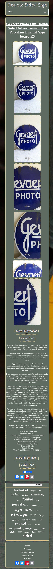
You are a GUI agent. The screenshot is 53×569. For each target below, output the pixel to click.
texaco (41, 505)
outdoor (37, 511)
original (15, 528)
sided (27, 536)
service (41, 532)
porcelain (20, 504)
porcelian (15, 520)
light (37, 500)
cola (39, 491)
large (41, 515)
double (27, 499)
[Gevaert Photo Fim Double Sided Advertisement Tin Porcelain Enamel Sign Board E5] (27, 53)
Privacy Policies (27, 552)
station (37, 524)
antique (32, 491)
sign (18, 509)
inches (15, 494)
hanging (26, 519)
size (40, 519)
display (12, 532)
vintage (19, 514)
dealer (27, 532)
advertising (37, 494)
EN (25, 559)
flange (27, 528)
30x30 (33, 515)
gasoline (33, 505)
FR (29, 559)
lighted (36, 529)
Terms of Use (27, 555)
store (29, 525)
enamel (20, 524)
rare (42, 528)
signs (17, 500)
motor (25, 495)
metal (28, 510)
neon (20, 532)
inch (33, 532)
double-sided (21, 490)
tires (34, 519)
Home (27, 546)
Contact (27, 549)
